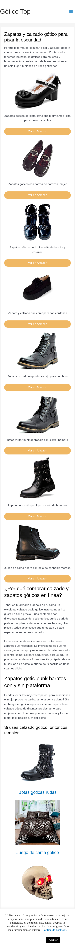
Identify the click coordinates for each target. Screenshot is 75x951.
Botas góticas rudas (37, 792)
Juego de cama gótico (37, 852)
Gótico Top (15, 11)
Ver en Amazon (37, 131)
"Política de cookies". (54, 930)
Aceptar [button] (53, 940)
